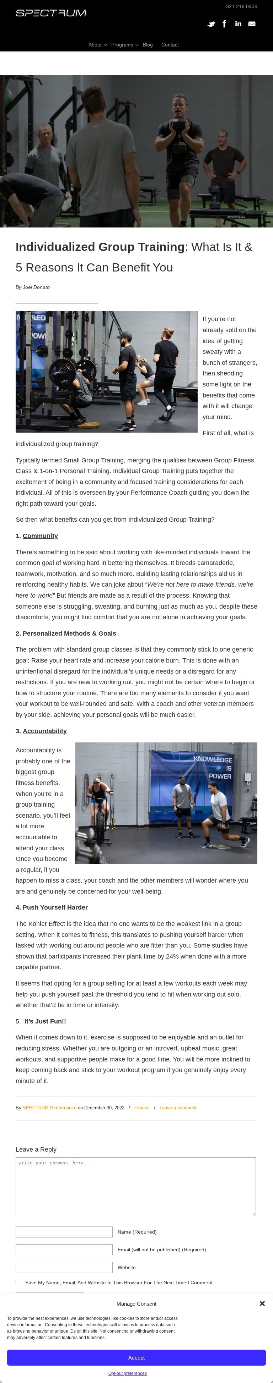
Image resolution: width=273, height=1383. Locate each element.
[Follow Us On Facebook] (224, 27)
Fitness (142, 1107)
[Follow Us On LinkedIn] (238, 27)
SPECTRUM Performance (49, 1107)
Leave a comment (178, 1107)
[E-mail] (251, 27)
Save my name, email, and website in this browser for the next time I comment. (119, 1282)
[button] (262, 1303)
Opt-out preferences (127, 1373)
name (137, 1232)
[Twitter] (211, 27)
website (127, 1267)
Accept (136, 1358)
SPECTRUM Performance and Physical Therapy (51, 13)
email (162, 1249)
